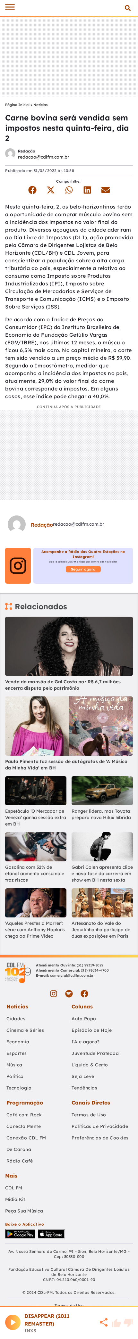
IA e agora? (86, 1042)
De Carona (18, 1149)
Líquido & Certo (90, 1065)
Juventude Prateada (95, 1053)
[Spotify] (69, 994)
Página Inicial (17, 105)
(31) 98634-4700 (95, 970)
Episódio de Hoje (92, 1030)
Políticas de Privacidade (100, 1126)
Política (15, 1076)
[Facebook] (84, 994)
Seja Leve (83, 1076)
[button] (127, 8)
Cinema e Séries (25, 1030)
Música (14, 1065)
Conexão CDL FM (26, 1138)
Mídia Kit (15, 1199)
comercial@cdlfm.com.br (71, 975)
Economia (18, 1042)
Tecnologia (19, 1088)
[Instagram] (53, 994)
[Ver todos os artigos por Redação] (10, 154)
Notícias (40, 105)
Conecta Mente (23, 1126)
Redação (26, 151)
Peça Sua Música (24, 1211)
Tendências (84, 1088)
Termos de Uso (89, 1115)
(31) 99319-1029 (90, 965)
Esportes (16, 1053)
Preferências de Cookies (100, 1138)
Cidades (16, 1019)
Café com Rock (24, 1115)
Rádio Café (19, 1161)
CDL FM (13, 1188)
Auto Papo (84, 1019)
